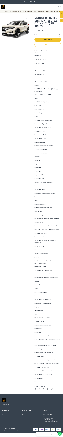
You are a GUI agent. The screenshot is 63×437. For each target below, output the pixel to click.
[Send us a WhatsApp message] (60, 434)
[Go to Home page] (3, 7)
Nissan (24, 11)
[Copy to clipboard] (51, 389)
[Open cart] (61, 13)
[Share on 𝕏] (39, 389)
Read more (36, 2)
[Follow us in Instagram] (8, 404)
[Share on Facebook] (35, 389)
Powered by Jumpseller (16, 430)
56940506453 (48, 415)
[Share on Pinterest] (47, 389)
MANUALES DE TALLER (15, 11)
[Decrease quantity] (36, 35)
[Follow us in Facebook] (10, 404)
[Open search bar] (61, 16)
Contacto (4, 415)
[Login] (61, 20)
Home (6, 11)
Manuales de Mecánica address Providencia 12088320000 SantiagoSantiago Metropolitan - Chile (52, 419)
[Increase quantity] (59, 35)
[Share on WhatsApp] (43, 389)
